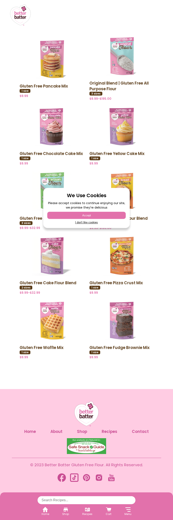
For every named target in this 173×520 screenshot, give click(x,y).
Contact (140, 431)
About (56, 431)
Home (30, 431)
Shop (82, 431)
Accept (86, 215)
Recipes (109, 431)
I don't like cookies (86, 222)
